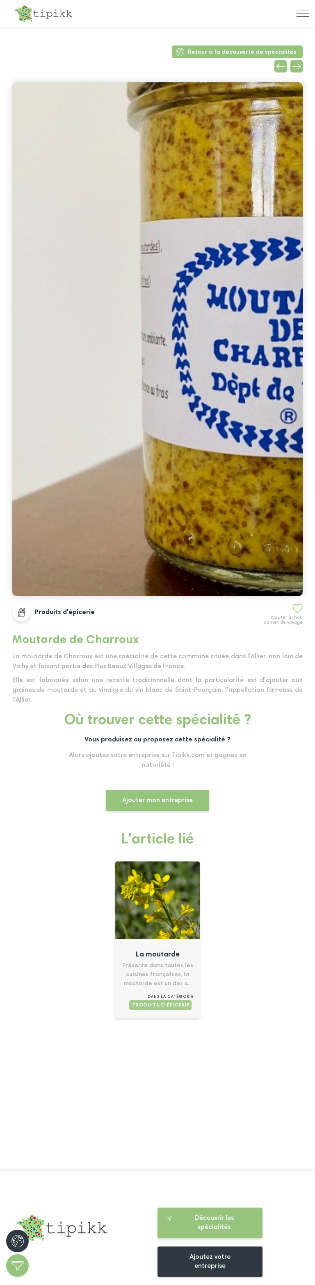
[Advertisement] (157, 1097)
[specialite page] (157, 937)
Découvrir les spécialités (214, 1223)
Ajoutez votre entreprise (210, 1261)
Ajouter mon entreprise (157, 800)
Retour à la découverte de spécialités (242, 52)
